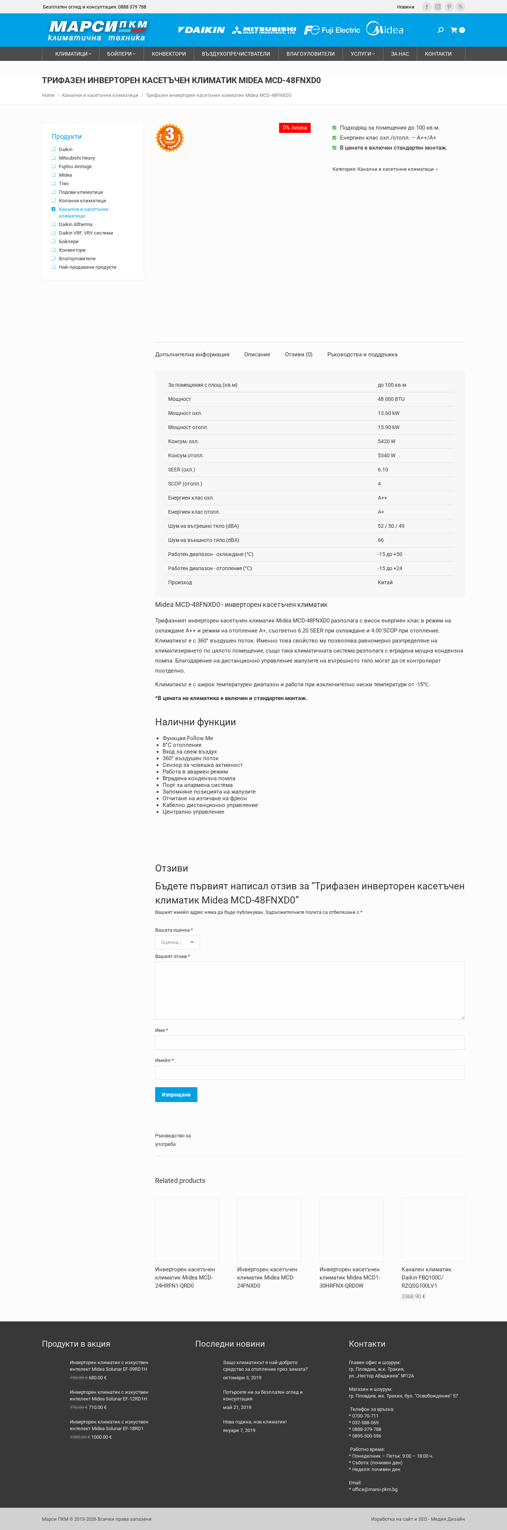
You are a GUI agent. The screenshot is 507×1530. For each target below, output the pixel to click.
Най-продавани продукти (88, 267)
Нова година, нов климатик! (255, 1422)
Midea (65, 175)
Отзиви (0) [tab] (299, 354)
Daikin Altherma (75, 224)
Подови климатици (81, 192)
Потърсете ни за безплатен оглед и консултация (263, 1395)
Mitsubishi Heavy (77, 158)
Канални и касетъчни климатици (395, 169)
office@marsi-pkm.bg (375, 1489)
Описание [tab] (257, 354)
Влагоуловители (77, 258)
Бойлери (69, 241)
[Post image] (206, 1370)
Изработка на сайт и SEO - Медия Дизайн (418, 1519)
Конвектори (72, 250)
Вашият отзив (172, 956)
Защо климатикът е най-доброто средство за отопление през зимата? (265, 1366)
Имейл (164, 1060)
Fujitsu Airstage (75, 166)
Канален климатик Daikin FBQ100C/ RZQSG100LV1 (426, 1277)
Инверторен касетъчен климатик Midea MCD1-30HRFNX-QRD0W (350, 1277)
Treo (64, 183)
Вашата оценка (174, 930)
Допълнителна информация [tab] (192, 354)
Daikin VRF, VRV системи (86, 233)
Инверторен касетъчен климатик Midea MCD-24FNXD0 (267, 1277)
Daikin (65, 149)
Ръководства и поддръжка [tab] (362, 354)
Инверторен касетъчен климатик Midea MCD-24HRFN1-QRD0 (185, 1277)
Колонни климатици (82, 200)
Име (161, 1030)
